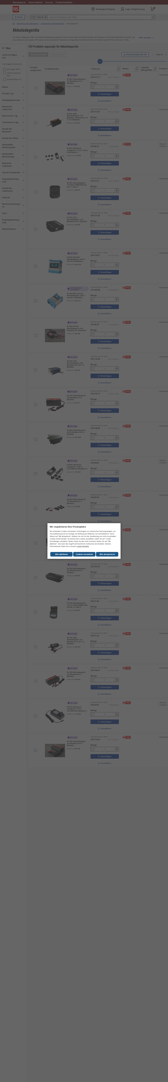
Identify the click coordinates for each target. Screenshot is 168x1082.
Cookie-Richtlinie (82, 546)
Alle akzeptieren (107, 554)
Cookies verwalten (84, 554)
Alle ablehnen (61, 554)
